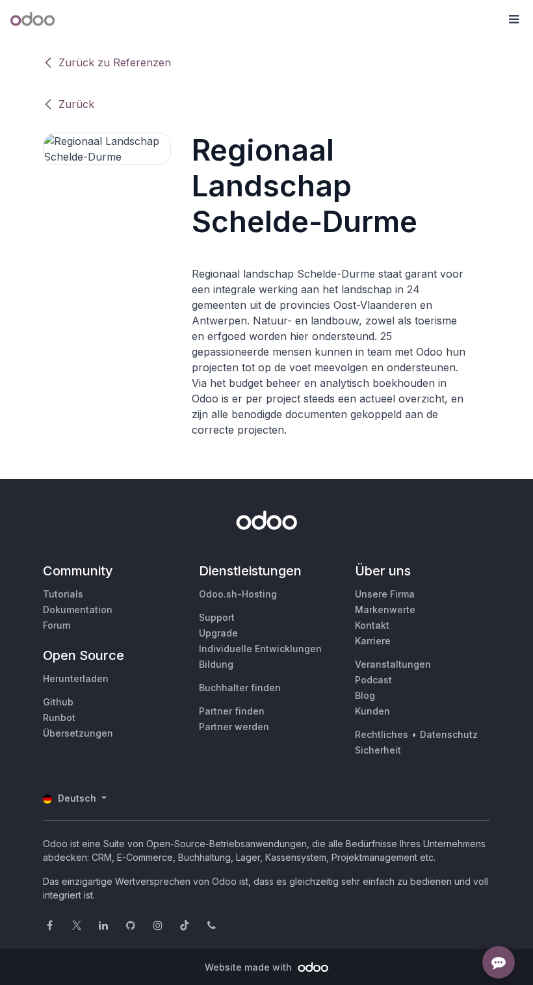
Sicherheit (378, 749)
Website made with (249, 967)
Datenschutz (449, 734)
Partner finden (232, 710)
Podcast (373, 679)
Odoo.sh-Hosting (238, 593)
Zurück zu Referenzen (114, 62)
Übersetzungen (78, 733)
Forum (56, 625)
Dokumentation (77, 609)
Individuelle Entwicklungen (260, 648)
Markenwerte (385, 609)
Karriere (373, 640)
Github (58, 701)
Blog (365, 695)
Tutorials (63, 593)
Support (217, 617)
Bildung (216, 664)
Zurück (76, 104)
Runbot (59, 717)
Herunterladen (76, 678)
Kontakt (372, 625)
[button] (513, 19)
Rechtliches (381, 734)
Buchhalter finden (240, 687)
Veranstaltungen (393, 664)
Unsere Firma (385, 593)
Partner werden (234, 726)
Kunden (372, 710)
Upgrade (218, 632)
